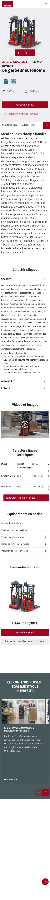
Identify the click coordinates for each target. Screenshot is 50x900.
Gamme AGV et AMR (14, 62)
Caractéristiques (9, 125)
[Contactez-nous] (45, 881)
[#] (45, 279)
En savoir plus (11, 780)
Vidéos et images (30, 125)
